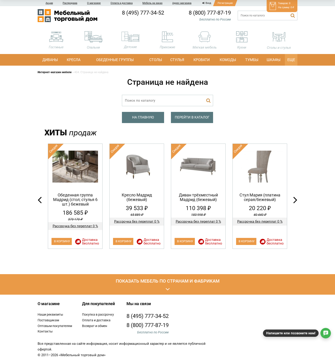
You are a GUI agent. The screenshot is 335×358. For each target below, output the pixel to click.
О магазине (94, 3)
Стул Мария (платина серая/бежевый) (260, 197)
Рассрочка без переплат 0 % (75, 226)
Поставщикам (48, 320)
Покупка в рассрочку (98, 314)
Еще (291, 60)
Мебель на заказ (152, 3)
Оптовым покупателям (55, 326)
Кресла (73, 60)
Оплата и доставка (122, 3)
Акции (49, 3)
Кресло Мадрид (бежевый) (137, 197)
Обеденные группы (115, 60)
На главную (143, 117)
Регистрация (225, 3)
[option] (75, 196)
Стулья (177, 60)
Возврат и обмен (94, 326)
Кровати (201, 60)
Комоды (228, 60)
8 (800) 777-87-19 (210, 13)
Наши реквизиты (50, 314)
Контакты (45, 331)
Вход (208, 3)
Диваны (50, 60)
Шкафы (274, 60)
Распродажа (70, 3)
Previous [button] (40, 199)
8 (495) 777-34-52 (143, 13)
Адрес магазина (181, 3)
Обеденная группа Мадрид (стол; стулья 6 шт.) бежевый (75, 199)
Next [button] (295, 199)
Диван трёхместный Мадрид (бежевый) (198, 197)
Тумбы (251, 60)
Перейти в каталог (192, 117)
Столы (155, 60)
